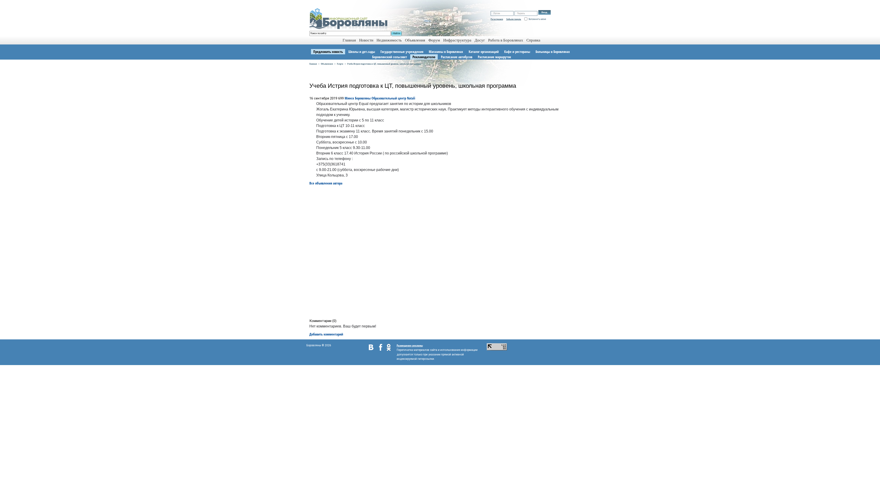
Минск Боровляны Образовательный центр (375, 98)
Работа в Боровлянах (505, 40)
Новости (366, 40)
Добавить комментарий (326, 334)
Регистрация (497, 19)
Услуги (340, 63)
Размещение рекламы (410, 345)
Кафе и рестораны (517, 51)
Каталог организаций (484, 51)
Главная (313, 63)
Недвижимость (389, 40)
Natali (411, 98)
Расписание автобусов (456, 57)
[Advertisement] (441, 252)
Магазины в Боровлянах (446, 51)
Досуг (480, 40)
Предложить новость (328, 51)
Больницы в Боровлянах (553, 51)
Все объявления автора (325, 183)
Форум (434, 40)
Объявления (415, 40)
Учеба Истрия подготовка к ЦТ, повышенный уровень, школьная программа (384, 63)
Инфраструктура (457, 40)
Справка (533, 40)
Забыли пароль (513, 19)
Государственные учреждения (401, 51)
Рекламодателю (423, 57)
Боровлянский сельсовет (389, 57)
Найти (396, 33)
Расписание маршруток (494, 57)
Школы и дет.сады (361, 51)
